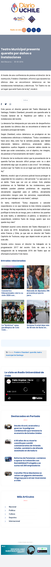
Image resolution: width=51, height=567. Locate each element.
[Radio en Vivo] (24, 30)
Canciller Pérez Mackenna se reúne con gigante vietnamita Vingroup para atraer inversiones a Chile (30, 477)
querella (33, 352)
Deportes (13, 517)
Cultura (25, 100)
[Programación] (29, 30)
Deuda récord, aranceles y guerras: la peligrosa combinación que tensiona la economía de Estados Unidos (28, 429)
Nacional (12, 507)
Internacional (14, 521)
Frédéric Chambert (21, 352)
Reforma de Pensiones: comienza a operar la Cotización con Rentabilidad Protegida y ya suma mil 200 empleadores (30, 462)
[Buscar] (34, 30)
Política (12, 510)
